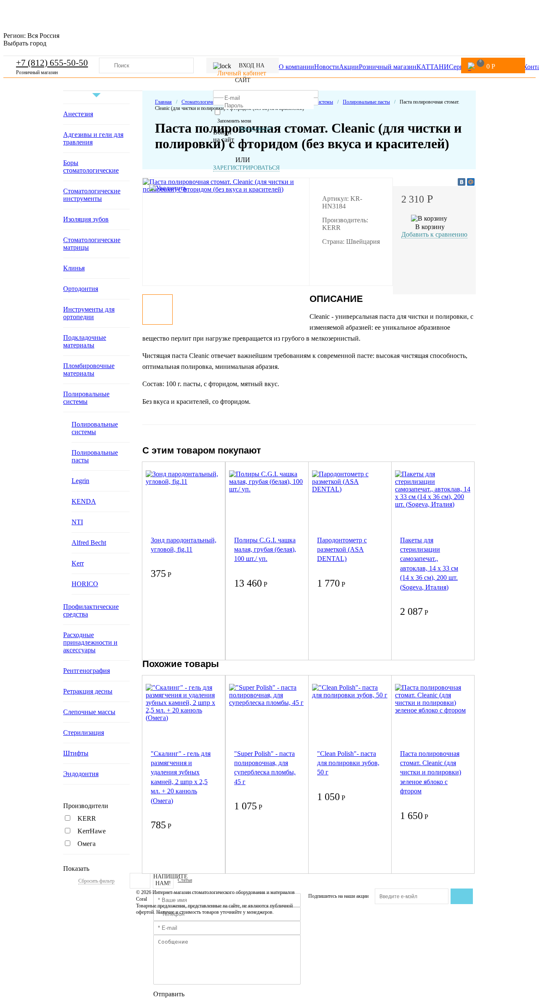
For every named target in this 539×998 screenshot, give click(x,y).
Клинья (74, 268)
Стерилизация (83, 732)
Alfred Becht (89, 542)
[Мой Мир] (471, 182)
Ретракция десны (87, 691)
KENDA (84, 501)
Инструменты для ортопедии (89, 313)
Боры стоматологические (91, 166)
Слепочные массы (89, 711)
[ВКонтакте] (461, 182)
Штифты (75, 753)
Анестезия (78, 113)
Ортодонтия (80, 288)
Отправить (168, 994)
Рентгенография (86, 670)
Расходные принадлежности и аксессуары (90, 642)
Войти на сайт (223, 135)
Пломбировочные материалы (89, 369)
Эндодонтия (81, 773)
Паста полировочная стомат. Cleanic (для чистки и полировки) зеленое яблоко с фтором (430, 772)
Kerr (78, 563)
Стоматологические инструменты (91, 194)
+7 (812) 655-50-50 (52, 63)
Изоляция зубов (86, 219)
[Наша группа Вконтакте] (140, 881)
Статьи (185, 880)
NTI (77, 522)
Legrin (80, 480)
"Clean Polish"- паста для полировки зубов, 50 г (348, 763)
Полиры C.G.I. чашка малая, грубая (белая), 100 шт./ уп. (265, 549)
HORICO (85, 583)
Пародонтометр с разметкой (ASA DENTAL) (342, 549)
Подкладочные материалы (84, 341)
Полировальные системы (86, 397)
